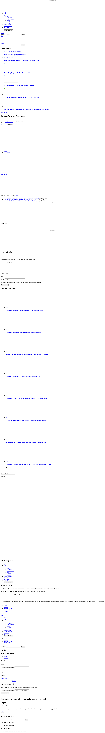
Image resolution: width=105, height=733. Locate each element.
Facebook (6, 656)
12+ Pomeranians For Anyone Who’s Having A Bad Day (21, 97)
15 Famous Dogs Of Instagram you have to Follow (20, 85)
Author (5, 151)
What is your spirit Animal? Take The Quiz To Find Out (21, 60)
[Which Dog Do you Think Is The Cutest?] (54, 67)
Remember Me (6, 673)
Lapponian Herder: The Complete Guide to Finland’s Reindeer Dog (20, 200)
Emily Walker (4, 174)
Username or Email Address (7, 667)
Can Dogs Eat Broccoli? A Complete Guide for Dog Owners (22, 376)
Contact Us (6, 611)
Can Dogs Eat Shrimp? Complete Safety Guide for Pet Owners (23, 310)
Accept (2, 711)
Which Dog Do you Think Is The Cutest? (17, 73)
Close (2, 615)
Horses (8, 20)
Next (6, 112)
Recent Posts (7, 152)
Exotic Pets (9, 17)
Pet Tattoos (6, 27)
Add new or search (5, 719)
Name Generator (8, 26)
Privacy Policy (7, 609)
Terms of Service (8, 608)
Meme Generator (8, 24)
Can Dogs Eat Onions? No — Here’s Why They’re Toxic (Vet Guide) (25, 398)
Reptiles (9, 21)
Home (5, 605)
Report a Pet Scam (8, 30)
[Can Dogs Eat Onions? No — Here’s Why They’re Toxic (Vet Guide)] (54, 387)
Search (23, 34)
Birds (8, 16)
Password (3, 670)
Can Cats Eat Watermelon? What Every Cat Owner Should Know (20, 199)
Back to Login (4, 695)
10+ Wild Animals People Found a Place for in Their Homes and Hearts (26, 109)
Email (2, 276)
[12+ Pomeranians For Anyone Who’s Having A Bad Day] (54, 91)
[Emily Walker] (10, 173)
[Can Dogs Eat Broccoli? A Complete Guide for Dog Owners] (54, 365)
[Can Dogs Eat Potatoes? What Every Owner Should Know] (54, 321)
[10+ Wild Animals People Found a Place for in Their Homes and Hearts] (54, 103)
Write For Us (7, 28)
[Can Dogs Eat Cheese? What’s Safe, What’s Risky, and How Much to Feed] (54, 453)
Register (14, 681)
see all (17, 195)
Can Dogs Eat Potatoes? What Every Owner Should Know (22, 332)
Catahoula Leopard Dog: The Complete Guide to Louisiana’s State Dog (21, 198)
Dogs (5, 12)
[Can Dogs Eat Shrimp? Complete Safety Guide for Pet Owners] (54, 299)
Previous (3, 112)
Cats (5, 13)
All (4, 15)
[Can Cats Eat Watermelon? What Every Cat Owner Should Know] (54, 409)
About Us (6, 607)
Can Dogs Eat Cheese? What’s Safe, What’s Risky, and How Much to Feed (27, 464)
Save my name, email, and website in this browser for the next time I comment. (21, 282)
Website (2, 279)
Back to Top (4, 613)
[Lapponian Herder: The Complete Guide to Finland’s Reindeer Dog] (54, 431)
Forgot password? (5, 678)
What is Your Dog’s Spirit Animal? (15, 54)
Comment (3, 271)
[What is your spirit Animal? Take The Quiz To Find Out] (54, 57)
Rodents (9, 23)
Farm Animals (10, 19)
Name (2, 273)
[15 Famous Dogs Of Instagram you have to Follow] (54, 79)
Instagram (6, 658)
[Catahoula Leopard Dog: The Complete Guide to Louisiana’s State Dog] (54, 343)
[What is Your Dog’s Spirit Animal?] (54, 51)
